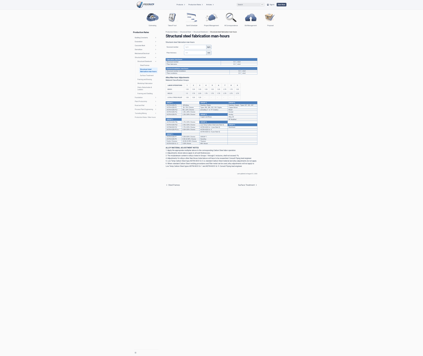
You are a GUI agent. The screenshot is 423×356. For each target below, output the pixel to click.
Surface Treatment (147, 75)
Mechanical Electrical (142, 53)
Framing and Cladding (145, 93)
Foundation (139, 97)
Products (180, 5)
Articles (209, 5)
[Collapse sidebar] (135, 352)
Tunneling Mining (141, 113)
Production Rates (194, 5)
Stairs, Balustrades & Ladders (144, 88)
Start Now (281, 5)
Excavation (138, 41)
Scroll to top (268, 31)
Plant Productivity (141, 101)
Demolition (138, 49)
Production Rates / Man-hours (145, 117)
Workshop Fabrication (144, 83)
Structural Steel (140, 57)
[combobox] (251, 5)
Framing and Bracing (144, 79)
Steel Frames (144, 65)
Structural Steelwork (144, 61)
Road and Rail (139, 105)
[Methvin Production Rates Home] (145, 4)
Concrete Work (140, 45)
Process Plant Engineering (144, 109)
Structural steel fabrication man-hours (148, 70)
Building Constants (141, 38)
